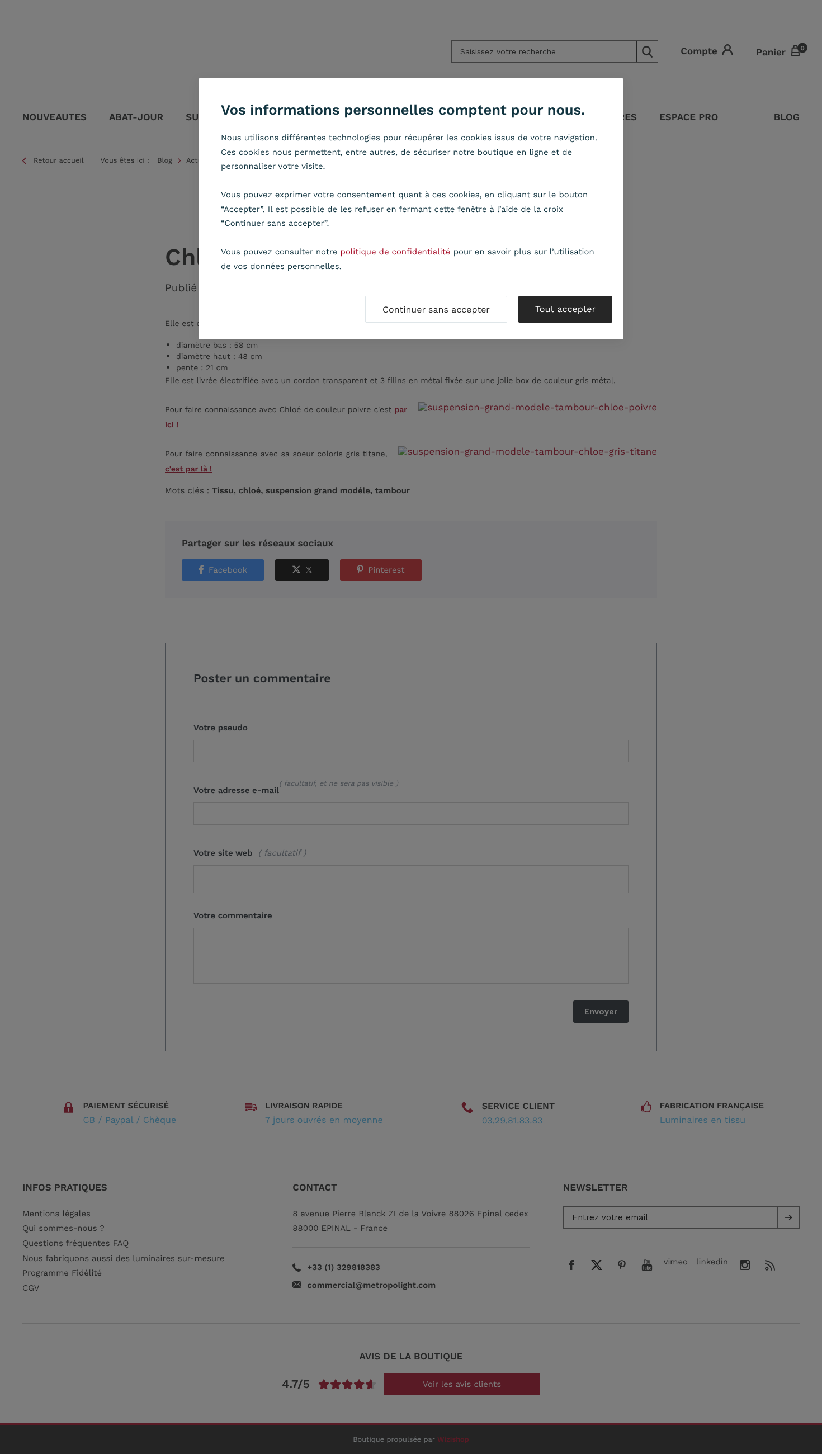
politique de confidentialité (396, 252)
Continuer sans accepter (436, 309)
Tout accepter (565, 309)
